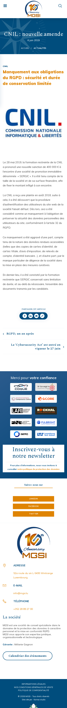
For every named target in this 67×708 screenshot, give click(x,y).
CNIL (5, 66)
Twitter (33, 514)
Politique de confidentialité (33, 690)
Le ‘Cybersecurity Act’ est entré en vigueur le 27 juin (35, 346)
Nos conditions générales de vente (33, 687)
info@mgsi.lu (20, 593)
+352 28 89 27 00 (23, 609)
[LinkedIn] (30, 316)
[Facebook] (25, 316)
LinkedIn (33, 498)
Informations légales (33, 684)
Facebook (33, 506)
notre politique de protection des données (38, 469)
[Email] (36, 316)
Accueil (25, 48)
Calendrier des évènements (28, 656)
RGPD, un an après (20, 334)
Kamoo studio (39, 699)
